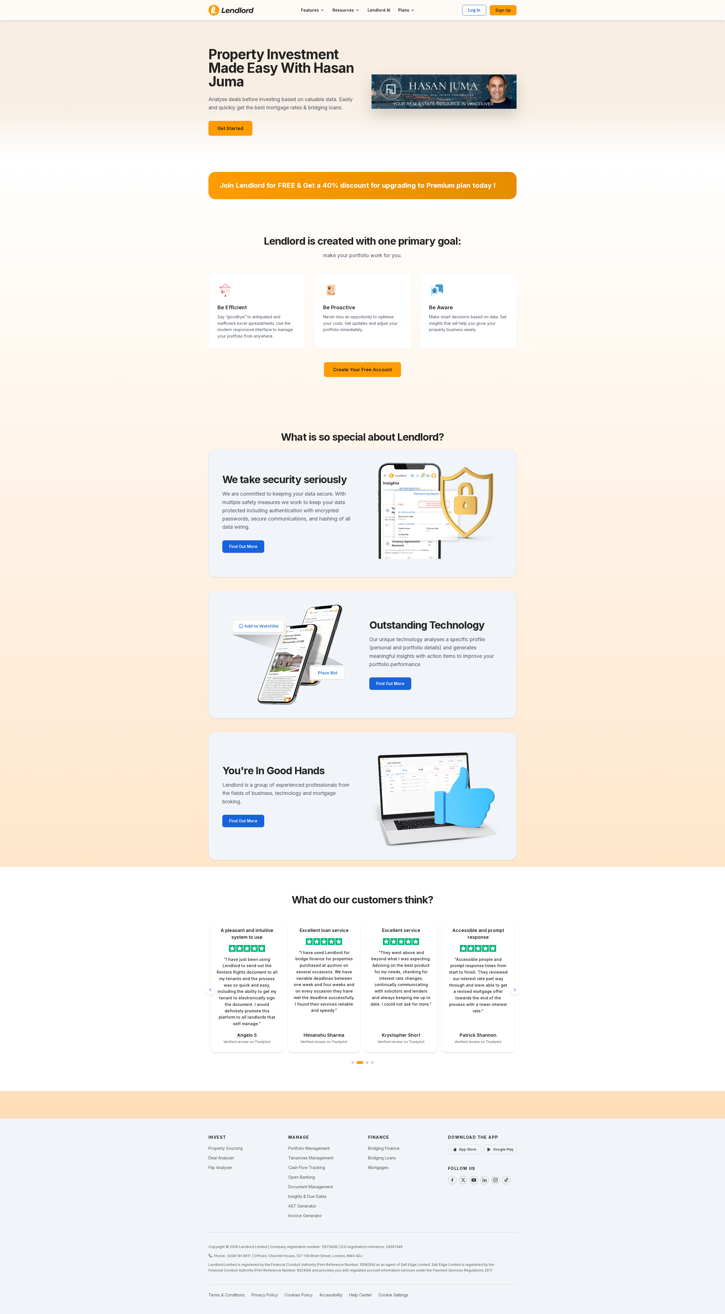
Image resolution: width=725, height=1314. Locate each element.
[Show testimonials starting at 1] (352, 1062)
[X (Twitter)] (463, 1180)
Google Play (503, 1149)
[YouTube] (474, 1180)
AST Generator (302, 1206)
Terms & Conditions (226, 1294)
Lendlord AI (379, 10)
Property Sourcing (225, 1148)
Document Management (310, 1186)
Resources (343, 10)
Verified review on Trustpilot (246, 1042)
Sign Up (503, 10)
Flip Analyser (220, 1167)
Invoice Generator (305, 1215)
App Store (467, 1149)
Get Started (230, 128)
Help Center (360, 1294)
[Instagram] (495, 1180)
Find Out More (243, 546)
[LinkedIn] (484, 1180)
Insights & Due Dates (307, 1196)
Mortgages (378, 1167)
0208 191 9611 (238, 1256)
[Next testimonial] (515, 990)
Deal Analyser (221, 1157)
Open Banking (301, 1177)
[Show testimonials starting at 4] (372, 1062)
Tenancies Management (310, 1157)
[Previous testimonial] (210, 990)
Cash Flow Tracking (306, 1167)
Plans (403, 10)
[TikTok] (506, 1180)
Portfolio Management (309, 1148)
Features (310, 10)
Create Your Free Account (362, 369)
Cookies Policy (299, 1294)
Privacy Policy (264, 1294)
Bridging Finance (384, 1148)
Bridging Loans (382, 1157)
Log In (474, 10)
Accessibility (330, 1294)
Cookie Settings (393, 1294)
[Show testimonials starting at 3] (365, 1062)
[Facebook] (452, 1180)
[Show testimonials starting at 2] (358, 1062)
